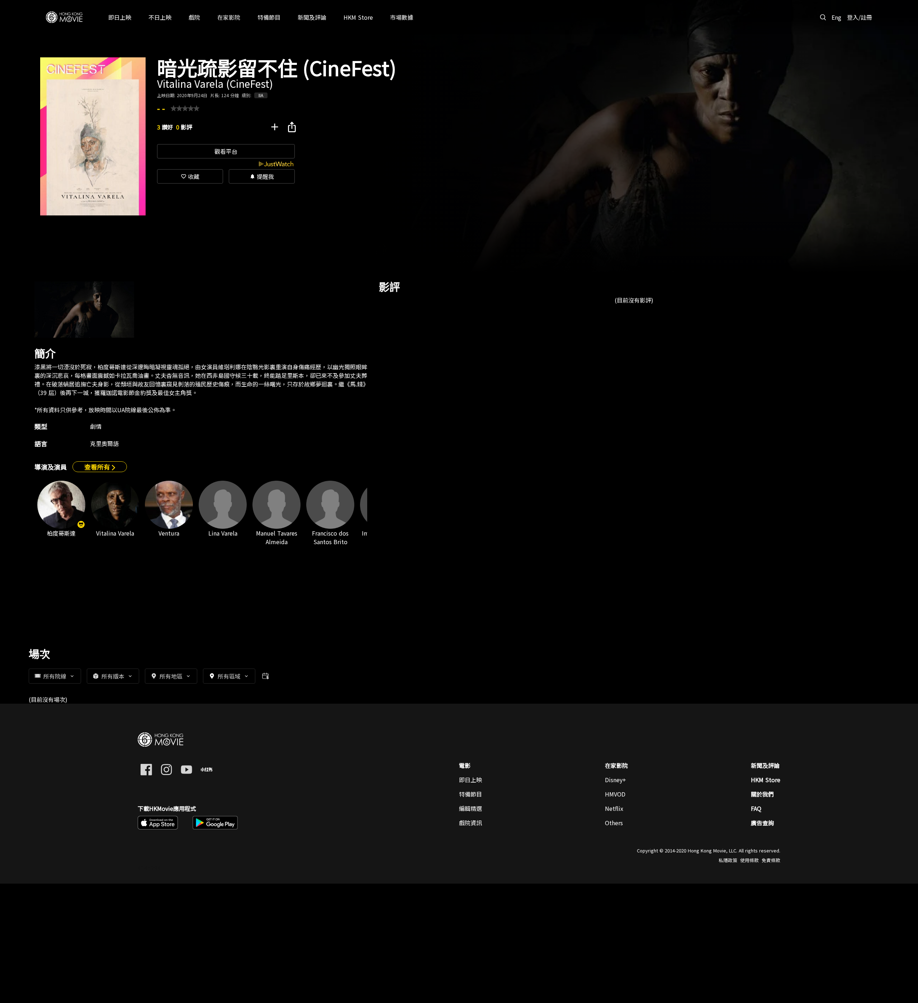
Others (614, 822)
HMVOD (615, 794)
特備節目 (470, 794)
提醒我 (262, 176)
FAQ (756, 808)
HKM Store (765, 779)
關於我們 (762, 794)
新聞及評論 (765, 765)
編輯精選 (470, 808)
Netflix (614, 808)
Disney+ (615, 779)
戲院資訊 (470, 822)
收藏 (190, 176)
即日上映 (470, 779)
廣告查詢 (762, 822)
